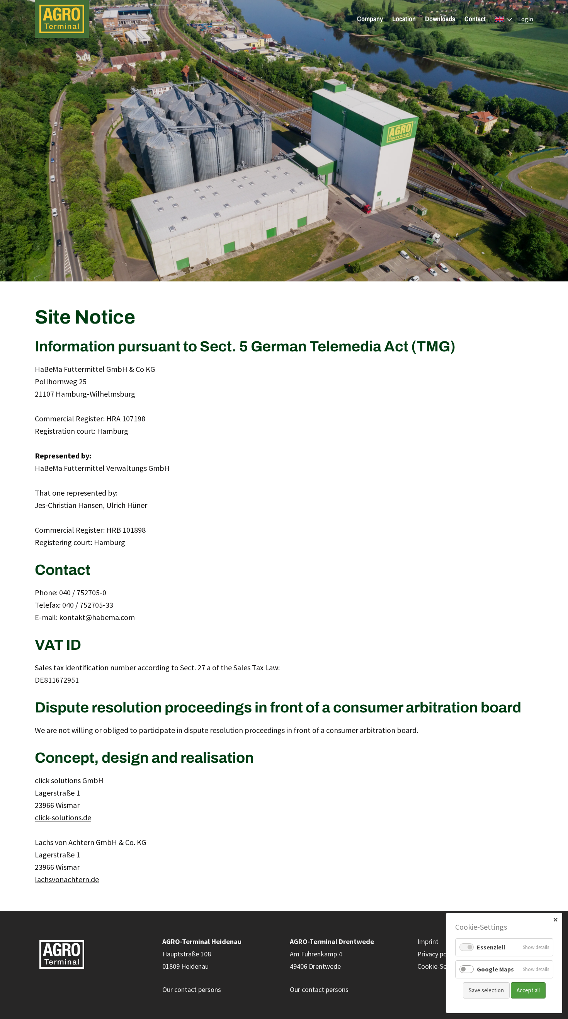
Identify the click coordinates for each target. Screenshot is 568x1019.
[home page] (71, 19)
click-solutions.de (63, 817)
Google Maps (495, 969)
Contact (475, 19)
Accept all (528, 990)
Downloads (440, 19)
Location (404, 19)
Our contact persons (191, 989)
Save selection (486, 990)
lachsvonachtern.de (67, 879)
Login (525, 19)
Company (370, 19)
